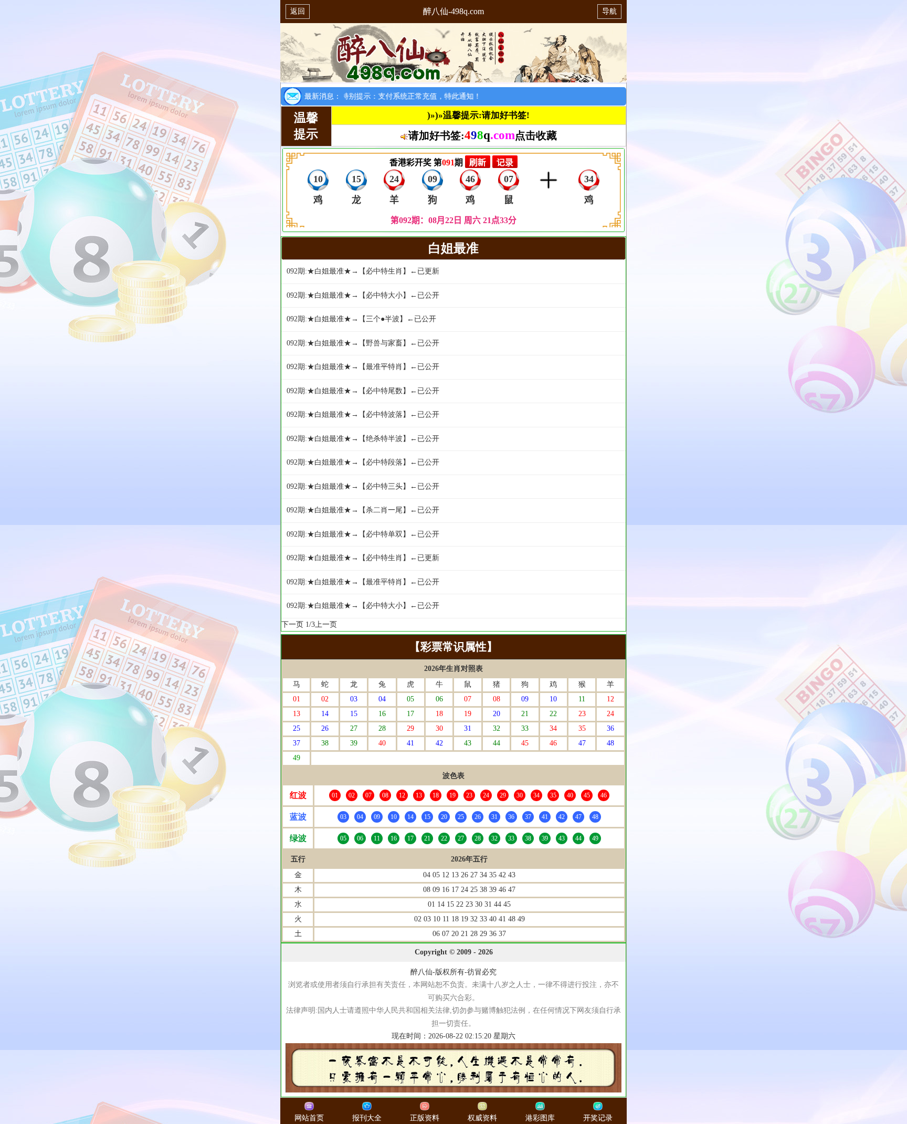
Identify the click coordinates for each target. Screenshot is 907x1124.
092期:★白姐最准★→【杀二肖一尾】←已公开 (363, 510)
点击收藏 (536, 135)
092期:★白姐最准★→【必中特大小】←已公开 (363, 295)
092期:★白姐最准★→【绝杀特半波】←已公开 (363, 439)
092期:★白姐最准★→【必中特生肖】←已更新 (363, 271)
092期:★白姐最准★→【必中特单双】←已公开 (363, 534)
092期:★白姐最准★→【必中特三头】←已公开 (363, 486)
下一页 (292, 624)
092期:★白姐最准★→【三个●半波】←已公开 (361, 319)
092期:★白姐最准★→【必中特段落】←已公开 (363, 462)
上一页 (326, 624)
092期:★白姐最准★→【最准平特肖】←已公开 (363, 367)
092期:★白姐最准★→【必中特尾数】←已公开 (363, 391)
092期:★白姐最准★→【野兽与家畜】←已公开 (363, 343)
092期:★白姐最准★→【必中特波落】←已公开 (363, 414)
